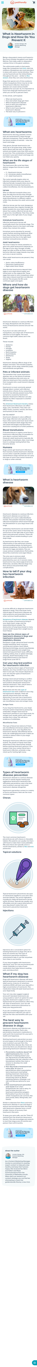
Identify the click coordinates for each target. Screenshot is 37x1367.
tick (32, 847)
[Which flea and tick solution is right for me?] (34, 1362)
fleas (23, 1103)
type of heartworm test (14, 691)
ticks (24, 68)
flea (25, 847)
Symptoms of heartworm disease (15, 619)
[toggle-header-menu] (2, 2)
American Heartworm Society (17, 404)
